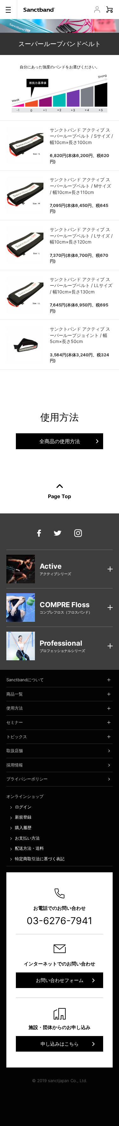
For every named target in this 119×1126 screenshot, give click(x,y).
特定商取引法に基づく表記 (39, 858)
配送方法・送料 (29, 848)
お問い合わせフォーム (59, 980)
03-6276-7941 (59, 920)
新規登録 (23, 817)
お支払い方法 (27, 838)
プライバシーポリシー (27, 778)
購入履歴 (23, 827)
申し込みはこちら (60, 1044)
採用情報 (14, 764)
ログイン (23, 806)
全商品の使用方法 (59, 441)
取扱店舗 (14, 750)
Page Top (59, 496)
